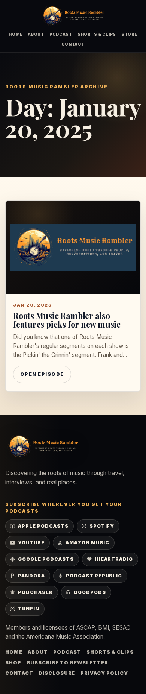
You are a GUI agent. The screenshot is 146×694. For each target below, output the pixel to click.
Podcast (60, 34)
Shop (13, 662)
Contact (72, 44)
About (36, 34)
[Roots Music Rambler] (73, 16)
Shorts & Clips (96, 34)
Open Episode (42, 374)
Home (15, 34)
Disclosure (57, 673)
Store (129, 34)
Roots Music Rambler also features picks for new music (67, 320)
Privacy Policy (104, 673)
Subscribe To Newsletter (67, 662)
